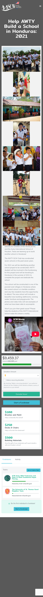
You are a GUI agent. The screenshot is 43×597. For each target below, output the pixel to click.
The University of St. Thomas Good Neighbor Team (25, 490)
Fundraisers (7, 459)
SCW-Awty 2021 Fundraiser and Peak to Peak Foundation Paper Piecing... (24, 477)
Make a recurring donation (15, 380)
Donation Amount (10, 372)
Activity (18, 459)
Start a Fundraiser (21, 402)
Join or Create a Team (33, 470)
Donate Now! (21, 394)
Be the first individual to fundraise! (21, 503)
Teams (5, 470)
